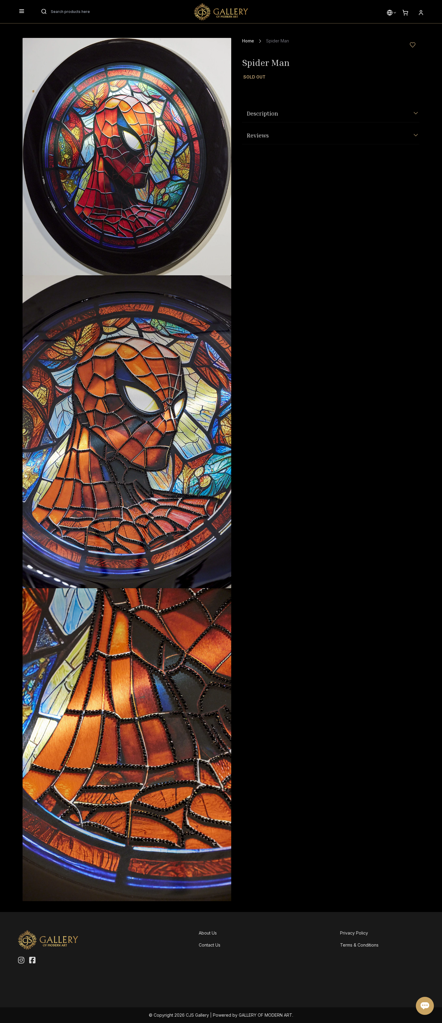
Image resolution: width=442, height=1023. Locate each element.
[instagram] (21, 960)
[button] (390, 13)
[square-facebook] (32, 960)
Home (248, 40)
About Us (208, 932)
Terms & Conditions (359, 944)
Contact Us (209, 944)
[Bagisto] (221, 11)
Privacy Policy (354, 932)
